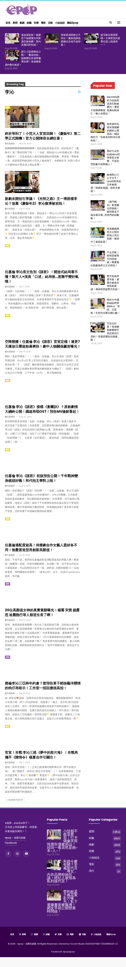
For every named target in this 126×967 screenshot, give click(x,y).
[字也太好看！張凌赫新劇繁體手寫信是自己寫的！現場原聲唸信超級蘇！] (98, 327)
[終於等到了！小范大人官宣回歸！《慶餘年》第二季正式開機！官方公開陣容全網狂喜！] (22, 117)
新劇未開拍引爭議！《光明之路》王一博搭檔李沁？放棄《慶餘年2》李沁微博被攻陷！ (41, 201)
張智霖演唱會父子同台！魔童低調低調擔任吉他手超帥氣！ (71, 39)
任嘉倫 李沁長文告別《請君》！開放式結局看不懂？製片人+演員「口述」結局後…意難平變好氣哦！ (42, 276)
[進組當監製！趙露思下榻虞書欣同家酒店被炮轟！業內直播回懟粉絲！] (12, 38)
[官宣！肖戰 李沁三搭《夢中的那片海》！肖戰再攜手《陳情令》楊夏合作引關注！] (22, 736)
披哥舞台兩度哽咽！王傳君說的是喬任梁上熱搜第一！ (110, 39)
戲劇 (22, 22)
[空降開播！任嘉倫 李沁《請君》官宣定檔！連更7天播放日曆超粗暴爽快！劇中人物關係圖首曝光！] (22, 325)
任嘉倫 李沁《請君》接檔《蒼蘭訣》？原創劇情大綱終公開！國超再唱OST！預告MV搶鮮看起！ (42, 409)
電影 (43, 22)
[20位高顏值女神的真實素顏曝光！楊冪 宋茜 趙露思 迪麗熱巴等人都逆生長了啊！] (22, 593)
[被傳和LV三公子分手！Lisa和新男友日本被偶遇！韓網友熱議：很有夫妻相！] (98, 178)
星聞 (15, 22)
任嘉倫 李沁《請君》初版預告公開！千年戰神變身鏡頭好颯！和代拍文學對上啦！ (41, 478)
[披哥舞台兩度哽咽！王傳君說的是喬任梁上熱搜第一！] (91, 38)
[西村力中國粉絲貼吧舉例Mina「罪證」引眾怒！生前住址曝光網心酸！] (98, 303)
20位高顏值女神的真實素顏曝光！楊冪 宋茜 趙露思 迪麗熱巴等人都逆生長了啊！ (42, 612)
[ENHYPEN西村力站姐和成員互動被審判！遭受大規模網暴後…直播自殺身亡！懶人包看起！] (98, 101)
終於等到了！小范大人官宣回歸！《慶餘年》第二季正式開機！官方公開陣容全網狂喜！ (43, 136)
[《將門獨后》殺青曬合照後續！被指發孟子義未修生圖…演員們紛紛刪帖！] (98, 205)
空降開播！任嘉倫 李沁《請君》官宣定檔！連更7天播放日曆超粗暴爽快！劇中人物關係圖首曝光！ (43, 344)
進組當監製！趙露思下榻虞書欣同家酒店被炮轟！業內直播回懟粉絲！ (31, 39)
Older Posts (15, 799)
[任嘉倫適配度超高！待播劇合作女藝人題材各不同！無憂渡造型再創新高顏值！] (22, 528)
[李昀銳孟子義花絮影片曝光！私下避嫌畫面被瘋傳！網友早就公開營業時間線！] (54, 895)
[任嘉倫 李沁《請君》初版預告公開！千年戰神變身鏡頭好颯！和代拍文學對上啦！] (22, 459)
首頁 (8, 22)
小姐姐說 (60, 22)
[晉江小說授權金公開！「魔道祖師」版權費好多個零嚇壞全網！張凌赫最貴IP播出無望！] (12, 55)
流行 (91, 870)
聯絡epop (72, 22)
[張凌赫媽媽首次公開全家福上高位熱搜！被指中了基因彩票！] (98, 232)
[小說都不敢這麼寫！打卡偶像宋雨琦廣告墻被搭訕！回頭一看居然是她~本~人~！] (54, 834)
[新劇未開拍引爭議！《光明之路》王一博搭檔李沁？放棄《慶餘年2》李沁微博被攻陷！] (22, 182)
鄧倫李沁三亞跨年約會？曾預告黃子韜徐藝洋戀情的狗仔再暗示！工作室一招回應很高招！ (43, 685)
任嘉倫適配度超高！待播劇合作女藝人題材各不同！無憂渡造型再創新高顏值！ (41, 547)
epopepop (69, 951)
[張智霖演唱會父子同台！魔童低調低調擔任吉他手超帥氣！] (52, 38)
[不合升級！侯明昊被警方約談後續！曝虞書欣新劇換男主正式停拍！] (98, 256)
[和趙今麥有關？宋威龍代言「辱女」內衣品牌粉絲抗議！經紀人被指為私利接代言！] (54, 865)
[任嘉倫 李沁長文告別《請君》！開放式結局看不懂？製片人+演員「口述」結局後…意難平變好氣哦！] (22, 255)
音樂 (36, 22)
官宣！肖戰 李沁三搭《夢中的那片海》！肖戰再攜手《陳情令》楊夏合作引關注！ (41, 755)
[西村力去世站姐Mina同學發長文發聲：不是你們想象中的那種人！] (98, 154)
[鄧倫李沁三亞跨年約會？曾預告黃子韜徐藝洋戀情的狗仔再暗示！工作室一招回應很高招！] (22, 667)
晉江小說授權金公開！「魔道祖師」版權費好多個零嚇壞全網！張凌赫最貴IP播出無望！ (23, 58)
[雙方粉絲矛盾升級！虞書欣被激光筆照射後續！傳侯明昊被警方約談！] (98, 280)
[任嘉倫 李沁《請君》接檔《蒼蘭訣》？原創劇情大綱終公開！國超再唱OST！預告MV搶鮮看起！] (22, 390)
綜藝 (29, 22)
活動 (50, 22)
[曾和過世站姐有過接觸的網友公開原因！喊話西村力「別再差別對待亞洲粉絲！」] (98, 127)
